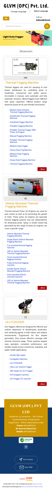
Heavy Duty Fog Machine (21, 150)
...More (42, 169)
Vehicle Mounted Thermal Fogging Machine (21, 205)
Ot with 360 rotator (18, 355)
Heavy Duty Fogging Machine (22, 160)
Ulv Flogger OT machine (20, 379)
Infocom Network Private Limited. (32, 487)
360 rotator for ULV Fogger (21, 371)
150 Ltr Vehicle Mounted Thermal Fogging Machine (18, 282)
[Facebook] (26, 449)
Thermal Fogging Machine (22, 82)
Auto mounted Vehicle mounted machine (16, 276)
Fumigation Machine (18, 359)
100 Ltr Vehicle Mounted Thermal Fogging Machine (18, 252)
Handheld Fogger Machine (21, 122)
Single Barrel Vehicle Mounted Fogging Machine (20, 241)
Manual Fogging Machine (21, 136)
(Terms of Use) (37, 484)
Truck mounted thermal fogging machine (17, 258)
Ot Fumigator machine (19, 375)
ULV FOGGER (14, 322)
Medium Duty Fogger (19, 146)
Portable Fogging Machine (21, 126)
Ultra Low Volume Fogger (21, 367)
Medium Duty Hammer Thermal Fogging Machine (21, 111)
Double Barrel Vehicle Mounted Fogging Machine (18, 270)
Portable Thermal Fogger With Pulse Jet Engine (23, 131)
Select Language (41, 11)
